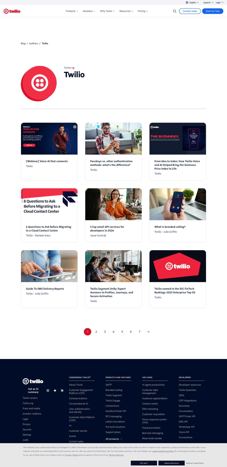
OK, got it (144, 463)
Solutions (88, 11)
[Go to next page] (148, 331)
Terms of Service (116, 455)
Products (70, 11)
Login (218, 2)
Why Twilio (106, 11)
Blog (23, 43)
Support (207, 2)
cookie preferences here (163, 451)
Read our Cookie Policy (195, 463)
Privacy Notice (72, 455)
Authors (33, 43)
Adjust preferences (171, 463)
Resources (125, 11)
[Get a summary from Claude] (63, 390)
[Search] (175, 11)
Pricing (141, 11)
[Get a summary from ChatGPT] (48, 390)
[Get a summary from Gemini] (56, 390)
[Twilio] (12, 11)
